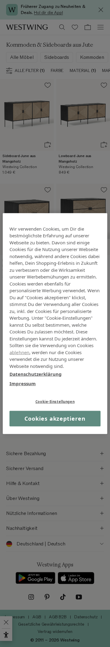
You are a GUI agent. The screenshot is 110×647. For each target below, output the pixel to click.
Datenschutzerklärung (35, 374)
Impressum (22, 383)
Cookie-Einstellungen (55, 401)
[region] (55, 323)
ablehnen (19, 352)
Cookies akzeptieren (54, 418)
